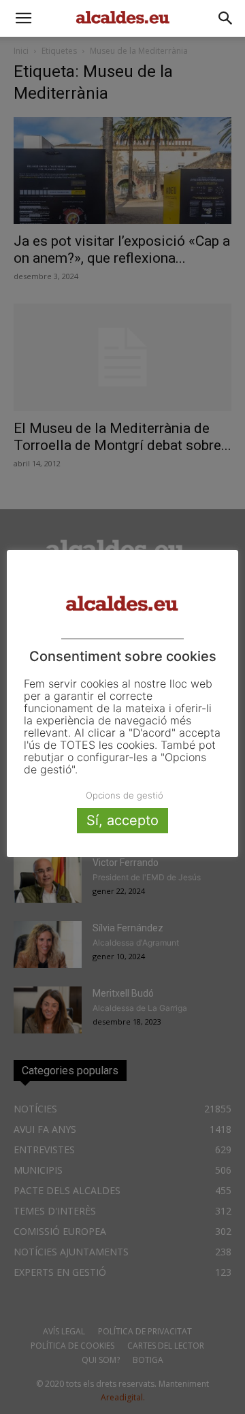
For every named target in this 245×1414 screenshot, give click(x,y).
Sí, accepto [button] (122, 820)
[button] (23, 18)
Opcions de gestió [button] (124, 795)
